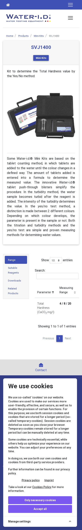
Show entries (57, 260)
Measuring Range (66, 290)
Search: (40, 270)
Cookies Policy (41, 487)
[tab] (16, 260)
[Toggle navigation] (70, 5)
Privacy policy (31, 480)
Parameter (44, 292)
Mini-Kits (41, 58)
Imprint (49, 480)
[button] (12, 116)
